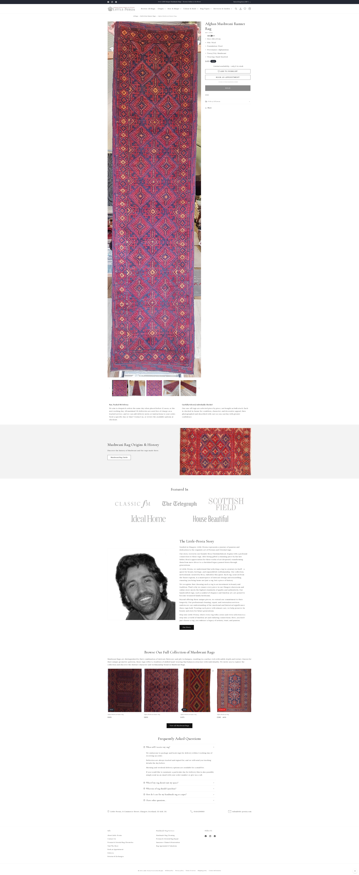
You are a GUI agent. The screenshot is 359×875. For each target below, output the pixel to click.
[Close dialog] (214, 419)
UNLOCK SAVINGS (198, 447)
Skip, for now (197, 452)
